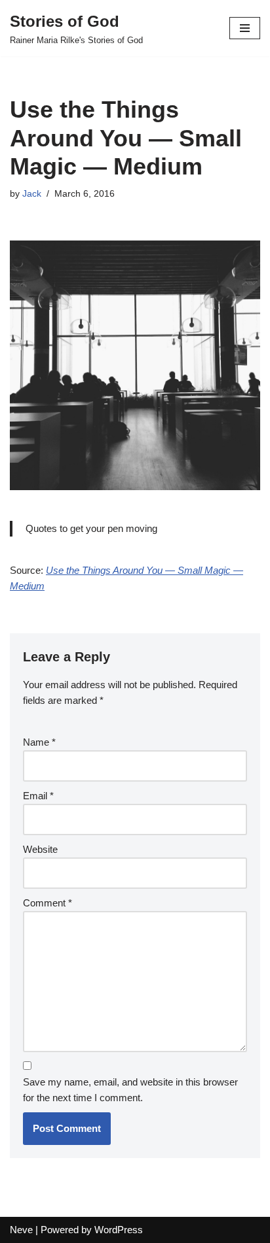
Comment (47, 902)
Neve (21, 1229)
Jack (31, 194)
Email (38, 795)
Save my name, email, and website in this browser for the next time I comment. (130, 1089)
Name (39, 742)
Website (40, 849)
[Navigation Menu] (244, 28)
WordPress (118, 1229)
